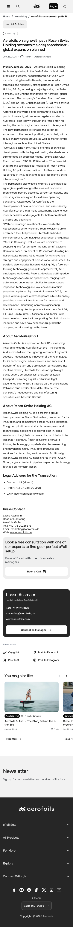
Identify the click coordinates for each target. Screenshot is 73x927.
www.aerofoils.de (21, 532)
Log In (53, 6)
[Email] (59, 890)
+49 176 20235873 (17, 608)
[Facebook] (14, 890)
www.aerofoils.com (18, 619)
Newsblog (20, 16)
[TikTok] (36, 890)
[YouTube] (21, 890)
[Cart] (65, 6)
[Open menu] (8, 6)
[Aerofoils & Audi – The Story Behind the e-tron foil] (31, 713)
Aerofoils (48, 916)
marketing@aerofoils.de (20, 613)
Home (6, 16)
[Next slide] (66, 676)
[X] (44, 890)
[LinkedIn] (51, 890)
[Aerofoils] (36, 811)
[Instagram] (29, 890)
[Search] (18, 6)
